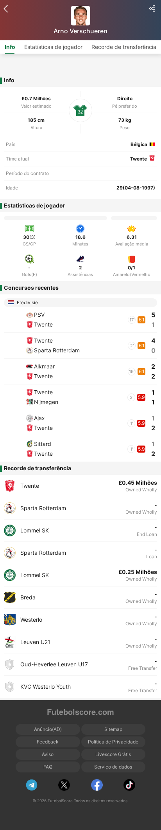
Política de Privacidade (113, 742)
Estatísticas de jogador (53, 46)
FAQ (47, 767)
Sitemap (113, 729)
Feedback (48, 742)
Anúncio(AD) (48, 729)
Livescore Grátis (113, 754)
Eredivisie (27, 302)
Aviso (48, 754)
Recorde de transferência (123, 46)
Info (10, 46)
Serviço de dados (113, 767)
